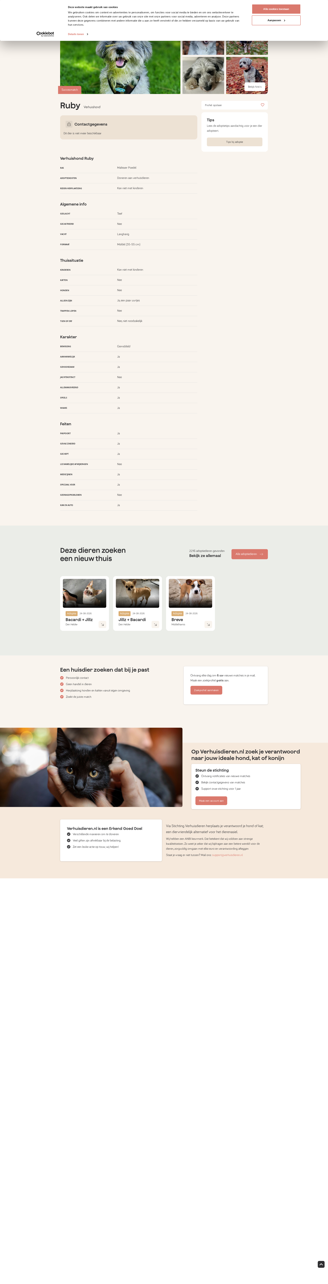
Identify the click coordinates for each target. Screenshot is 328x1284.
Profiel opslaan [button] (213, 105)
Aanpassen (274, 20)
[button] (203, 75)
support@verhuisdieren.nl (227, 855)
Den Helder (72, 624)
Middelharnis (178, 624)
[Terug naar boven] (321, 1264)
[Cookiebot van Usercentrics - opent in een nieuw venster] (45, 34)
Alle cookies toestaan (276, 9)
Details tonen (76, 34)
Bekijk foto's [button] (255, 86)
